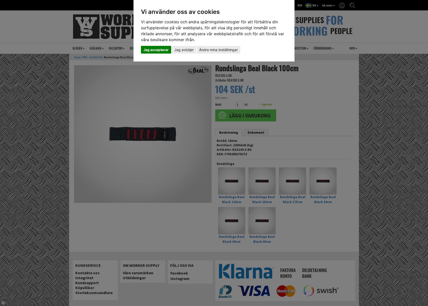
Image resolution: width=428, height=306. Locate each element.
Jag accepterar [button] (156, 50)
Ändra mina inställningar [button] (218, 50)
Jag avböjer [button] (184, 50)
